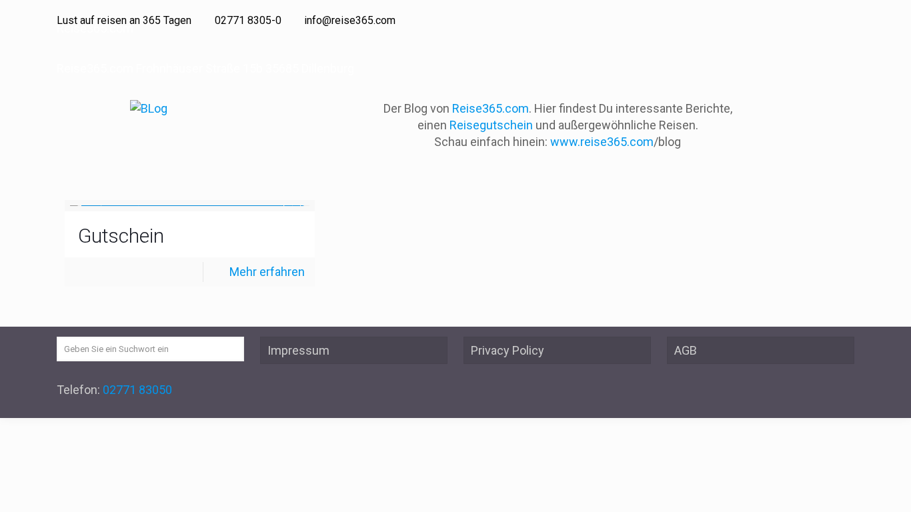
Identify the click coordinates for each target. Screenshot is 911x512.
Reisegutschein (491, 125)
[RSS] (847, 21)
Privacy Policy (507, 350)
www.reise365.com (602, 142)
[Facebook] (829, 21)
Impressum (298, 350)
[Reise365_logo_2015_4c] (148, 108)
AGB (685, 350)
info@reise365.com (349, 20)
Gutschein (121, 235)
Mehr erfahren (267, 272)
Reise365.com (490, 108)
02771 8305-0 (248, 20)
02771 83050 (137, 390)
